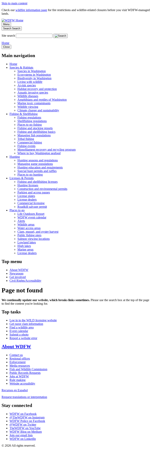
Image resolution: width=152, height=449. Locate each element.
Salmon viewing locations (33, 238)
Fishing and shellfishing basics (36, 131)
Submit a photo (19, 334)
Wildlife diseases (27, 96)
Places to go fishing (29, 124)
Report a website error (23, 338)
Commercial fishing (29, 142)
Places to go (17, 210)
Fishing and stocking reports (35, 128)
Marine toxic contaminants (33, 103)
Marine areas (25, 249)
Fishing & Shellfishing (24, 114)
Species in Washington (31, 71)
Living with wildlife (29, 81)
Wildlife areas (25, 224)
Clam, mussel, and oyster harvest (37, 231)
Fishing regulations (29, 117)
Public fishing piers (29, 235)
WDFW (23, 413)
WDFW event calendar (31, 217)
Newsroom (16, 273)
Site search (8, 35)
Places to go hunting (30, 174)
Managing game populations (35, 164)
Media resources (20, 365)
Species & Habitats (21, 67)
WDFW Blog (26, 431)
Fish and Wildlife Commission (28, 369)
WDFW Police (27, 421)
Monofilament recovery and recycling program (46, 149)
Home (5, 43)
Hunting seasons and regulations (37, 160)
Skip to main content (14, 3)
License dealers (27, 199)
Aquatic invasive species (32, 92)
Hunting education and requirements (40, 167)
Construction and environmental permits (42, 189)
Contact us (16, 355)
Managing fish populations (34, 135)
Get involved (18, 277)
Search (11, 28)
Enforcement (18, 362)
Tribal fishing (25, 139)
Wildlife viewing (27, 106)
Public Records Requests (25, 372)
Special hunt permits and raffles (37, 171)
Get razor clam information (26, 324)
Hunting (15, 156)
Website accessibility (22, 383)
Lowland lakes (26, 242)
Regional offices (20, 358)
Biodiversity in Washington (34, 78)
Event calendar (19, 331)
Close (6, 46)
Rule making (18, 380)
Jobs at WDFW (19, 376)
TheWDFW (25, 428)
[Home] (12, 20)
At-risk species (26, 85)
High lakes (24, 246)
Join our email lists (21, 435)
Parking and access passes (33, 192)
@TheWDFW (27, 417)
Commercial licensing (31, 203)
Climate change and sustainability (38, 110)
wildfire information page (31, 10)
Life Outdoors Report (30, 213)
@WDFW (23, 424)
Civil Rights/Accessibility (25, 280)
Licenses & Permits (22, 178)
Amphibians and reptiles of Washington (42, 99)
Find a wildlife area (22, 327)
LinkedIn (23, 438)
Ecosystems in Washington (34, 74)
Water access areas (29, 228)
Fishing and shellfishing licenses (37, 181)
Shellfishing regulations (32, 121)
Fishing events (26, 146)
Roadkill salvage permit (32, 206)
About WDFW (19, 270)
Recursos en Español (15, 390)
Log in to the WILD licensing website (33, 320)
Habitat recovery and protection (37, 89)
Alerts (21, 221)
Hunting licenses (27, 185)
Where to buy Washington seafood (39, 153)
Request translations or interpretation (24, 397)
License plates (26, 196)
